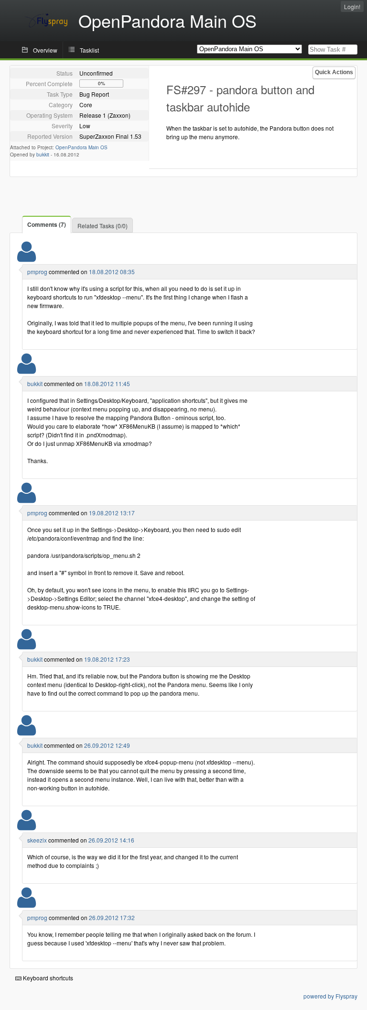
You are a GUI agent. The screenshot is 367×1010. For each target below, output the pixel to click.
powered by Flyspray (330, 996)
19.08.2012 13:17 (112, 513)
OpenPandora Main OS (81, 147)
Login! (352, 6)
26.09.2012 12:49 (107, 745)
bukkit (42, 154)
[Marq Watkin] (26, 258)
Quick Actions (334, 72)
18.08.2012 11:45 (107, 383)
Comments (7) (46, 224)
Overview (45, 50)
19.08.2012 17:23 (107, 659)
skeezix (37, 840)
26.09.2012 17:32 (112, 917)
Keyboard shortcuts (47, 978)
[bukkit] (26, 370)
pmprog (37, 271)
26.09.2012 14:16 (111, 840)
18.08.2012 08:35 (112, 271)
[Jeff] (26, 826)
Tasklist (89, 50)
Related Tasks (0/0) (102, 226)
